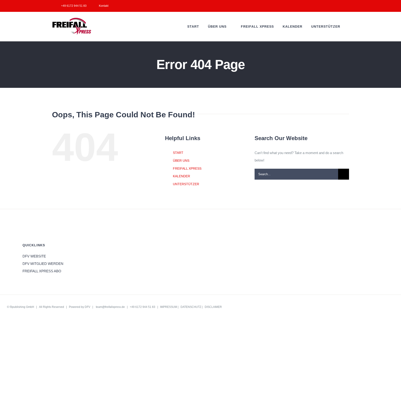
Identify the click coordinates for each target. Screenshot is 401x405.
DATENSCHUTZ (191, 307)
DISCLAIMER (213, 307)
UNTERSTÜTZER (186, 184)
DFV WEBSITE (34, 256)
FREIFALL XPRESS (187, 168)
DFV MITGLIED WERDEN (43, 264)
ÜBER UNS (181, 160)
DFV (87, 307)
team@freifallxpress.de (110, 307)
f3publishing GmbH (22, 307)
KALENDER (181, 176)
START (178, 153)
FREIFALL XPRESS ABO (42, 271)
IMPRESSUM (168, 307)
